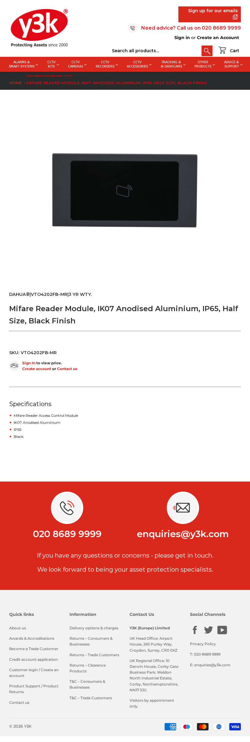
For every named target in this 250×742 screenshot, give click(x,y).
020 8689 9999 (221, 28)
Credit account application (33, 659)
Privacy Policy (203, 644)
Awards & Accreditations (31, 638)
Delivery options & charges (94, 628)
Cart (234, 50)
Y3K (27, 726)
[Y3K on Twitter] (208, 633)
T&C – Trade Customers (91, 698)
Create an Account (218, 37)
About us (17, 628)
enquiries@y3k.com (183, 534)
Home (15, 82)
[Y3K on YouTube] (222, 633)
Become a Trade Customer (33, 648)
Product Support (24, 686)
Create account (36, 368)
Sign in (182, 37)
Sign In (28, 363)
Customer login (23, 669)
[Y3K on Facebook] (195, 633)
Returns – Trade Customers (94, 655)
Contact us (67, 368)
